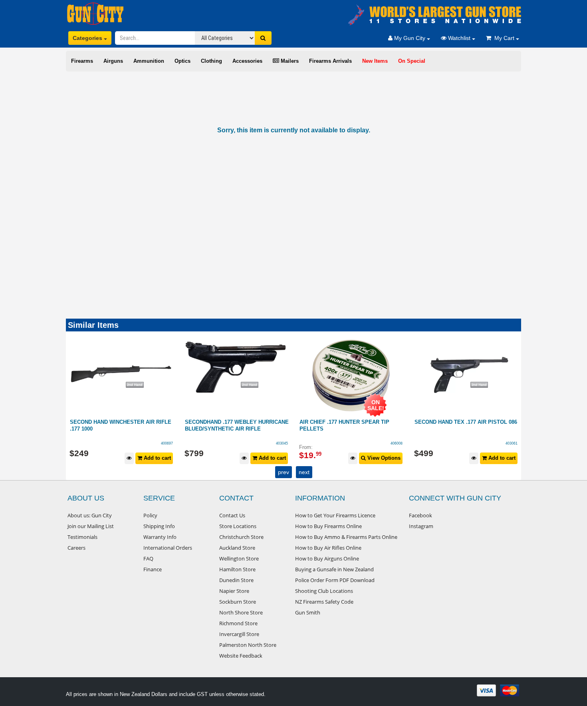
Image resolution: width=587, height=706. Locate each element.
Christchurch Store (241, 536)
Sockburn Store (237, 601)
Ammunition (148, 61)
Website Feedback (240, 655)
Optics (182, 61)
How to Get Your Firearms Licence (335, 515)
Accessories (247, 61)
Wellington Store (239, 558)
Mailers (289, 61)
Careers (76, 547)
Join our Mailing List (90, 526)
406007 (512, 443)
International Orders (167, 547)
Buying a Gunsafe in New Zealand (334, 569)
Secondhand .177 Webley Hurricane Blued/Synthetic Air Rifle (122, 425)
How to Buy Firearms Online (328, 526)
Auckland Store (237, 547)
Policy (150, 515)
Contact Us (232, 515)
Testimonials (82, 536)
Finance (152, 569)
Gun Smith (307, 612)
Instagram (421, 526)
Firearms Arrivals (330, 61)
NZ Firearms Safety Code (324, 601)
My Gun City (410, 38)
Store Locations (237, 526)
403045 (167, 443)
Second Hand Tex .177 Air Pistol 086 (351, 422)
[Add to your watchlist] (129, 458)
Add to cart (157, 458)
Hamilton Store (237, 569)
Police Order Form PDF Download (335, 580)
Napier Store (234, 590)
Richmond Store (238, 623)
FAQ (148, 558)
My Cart (503, 38)
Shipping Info (159, 526)
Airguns (113, 61)
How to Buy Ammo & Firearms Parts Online (346, 536)
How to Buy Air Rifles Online (328, 547)
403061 (397, 443)
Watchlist (459, 38)
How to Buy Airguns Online (327, 558)
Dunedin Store (236, 580)
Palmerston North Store (247, 644)
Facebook (420, 515)
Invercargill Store (239, 634)
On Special (411, 61)
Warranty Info (159, 536)
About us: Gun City (89, 515)
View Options (268, 458)
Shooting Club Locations (324, 590)
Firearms (82, 61)
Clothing (211, 61)
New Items (375, 61)
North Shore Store (241, 612)
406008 (282, 443)
